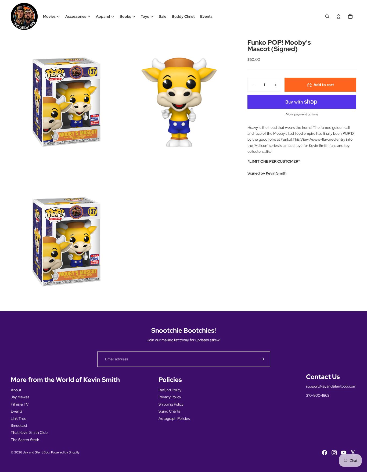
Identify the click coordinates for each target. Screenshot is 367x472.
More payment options (302, 114)
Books (125, 16)
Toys (145, 16)
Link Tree (18, 418)
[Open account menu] (338, 16)
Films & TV (20, 404)
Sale (162, 16)
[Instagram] (334, 452)
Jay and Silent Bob (36, 452)
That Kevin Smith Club (29, 432)
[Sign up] (262, 359)
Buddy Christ (183, 16)
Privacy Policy (170, 397)
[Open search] (327, 16)
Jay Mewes (20, 397)
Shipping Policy (171, 404)
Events (206, 16)
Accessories (75, 16)
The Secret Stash (25, 439)
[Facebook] (324, 452)
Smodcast (19, 425)
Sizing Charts (169, 411)
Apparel (103, 16)
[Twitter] (353, 452)
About (16, 390)
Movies (49, 16)
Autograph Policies (174, 418)
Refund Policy (170, 390)
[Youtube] (343, 452)
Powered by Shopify (65, 452)
